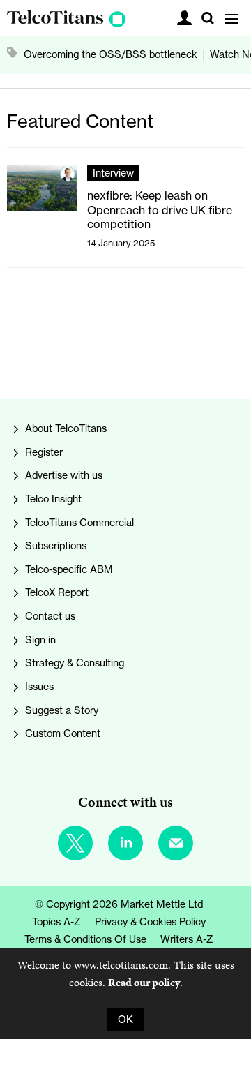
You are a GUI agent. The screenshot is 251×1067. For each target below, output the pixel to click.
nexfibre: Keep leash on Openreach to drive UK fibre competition (159, 209)
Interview (113, 173)
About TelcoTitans (66, 428)
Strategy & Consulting (74, 663)
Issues (39, 686)
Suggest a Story (61, 710)
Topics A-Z (56, 922)
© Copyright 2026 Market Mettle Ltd (119, 904)
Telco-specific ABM (69, 569)
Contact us (50, 616)
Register (44, 452)
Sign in (40, 640)
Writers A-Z (186, 939)
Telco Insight (53, 499)
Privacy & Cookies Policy (150, 922)
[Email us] (176, 843)
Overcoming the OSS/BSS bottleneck (110, 54)
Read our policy (144, 982)
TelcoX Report (57, 592)
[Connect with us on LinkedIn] (125, 843)
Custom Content (62, 733)
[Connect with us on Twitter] (75, 843)
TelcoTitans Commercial (79, 522)
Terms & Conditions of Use (85, 939)
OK (125, 1019)
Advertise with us (63, 475)
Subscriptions (55, 545)
